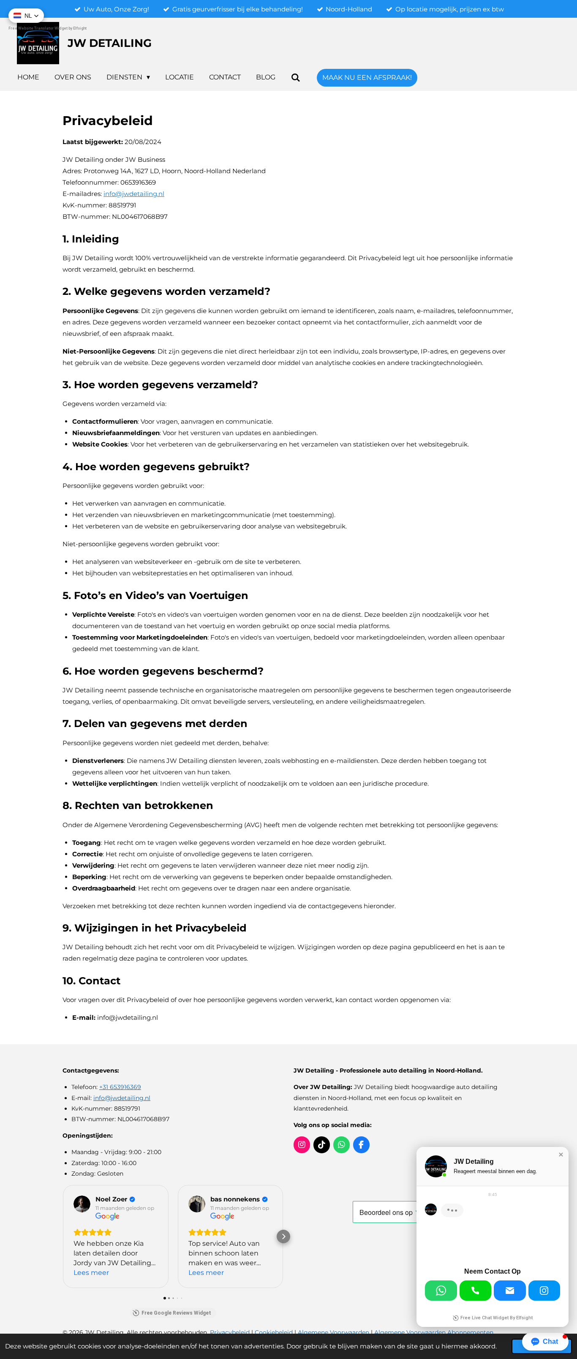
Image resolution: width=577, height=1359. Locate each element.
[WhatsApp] (441, 1290)
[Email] (510, 1290)
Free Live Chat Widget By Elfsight (496, 1318)
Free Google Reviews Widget (176, 1313)
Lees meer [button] (91, 1273)
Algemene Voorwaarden (333, 1332)
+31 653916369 (120, 1087)
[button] (62, 1236)
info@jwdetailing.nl (121, 1098)
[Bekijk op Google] (81, 1204)
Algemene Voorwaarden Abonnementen (433, 1332)
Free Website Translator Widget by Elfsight (47, 28)
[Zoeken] (295, 77)
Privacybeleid (230, 1332)
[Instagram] (544, 1290)
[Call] (476, 1290)
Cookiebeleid (274, 1332)
